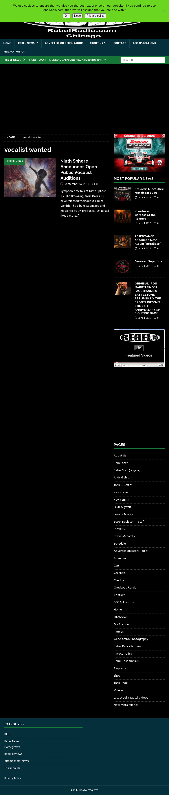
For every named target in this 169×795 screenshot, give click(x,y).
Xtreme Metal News (16, 761)
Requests (120, 668)
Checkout (120, 580)
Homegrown (12, 747)
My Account (122, 624)
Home (7, 43)
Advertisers (121, 558)
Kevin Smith (121, 499)
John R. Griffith (123, 485)
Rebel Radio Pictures (127, 646)
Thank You (121, 683)
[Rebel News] (30, 177)
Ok (66, 15)
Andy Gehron (122, 477)
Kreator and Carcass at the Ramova (145, 215)
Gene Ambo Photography (131, 639)
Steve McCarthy (124, 536)
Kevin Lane (121, 492)
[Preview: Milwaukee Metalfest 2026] (122, 194)
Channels (119, 573)
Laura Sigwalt (122, 507)
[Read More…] (70, 215)
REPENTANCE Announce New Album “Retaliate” (148, 240)
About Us (96, 43)
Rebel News (26, 43)
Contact (119, 43)
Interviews (120, 617)
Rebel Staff (121, 463)
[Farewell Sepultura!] (122, 266)
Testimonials (12, 768)
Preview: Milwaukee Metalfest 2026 (149, 190)
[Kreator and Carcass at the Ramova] (122, 216)
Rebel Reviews (13, 754)
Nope (77, 15)
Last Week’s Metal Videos (131, 697)
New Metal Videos (126, 705)
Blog (7, 734)
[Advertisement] (84, 101)
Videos (118, 690)
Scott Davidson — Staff (129, 521)
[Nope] (163, 11)
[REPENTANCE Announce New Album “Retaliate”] (122, 241)
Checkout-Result (125, 587)
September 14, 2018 (76, 184)
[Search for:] (143, 60)
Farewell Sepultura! (149, 261)
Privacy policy (95, 15)
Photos (118, 631)
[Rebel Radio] (84, 36)
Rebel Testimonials (126, 661)
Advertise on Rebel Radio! (64, 43)
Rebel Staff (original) (127, 470)
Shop (117, 675)
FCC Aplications (144, 43)
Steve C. (119, 529)
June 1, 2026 (144, 198)
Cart (116, 565)
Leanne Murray (123, 514)
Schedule (120, 543)
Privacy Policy (14, 52)
